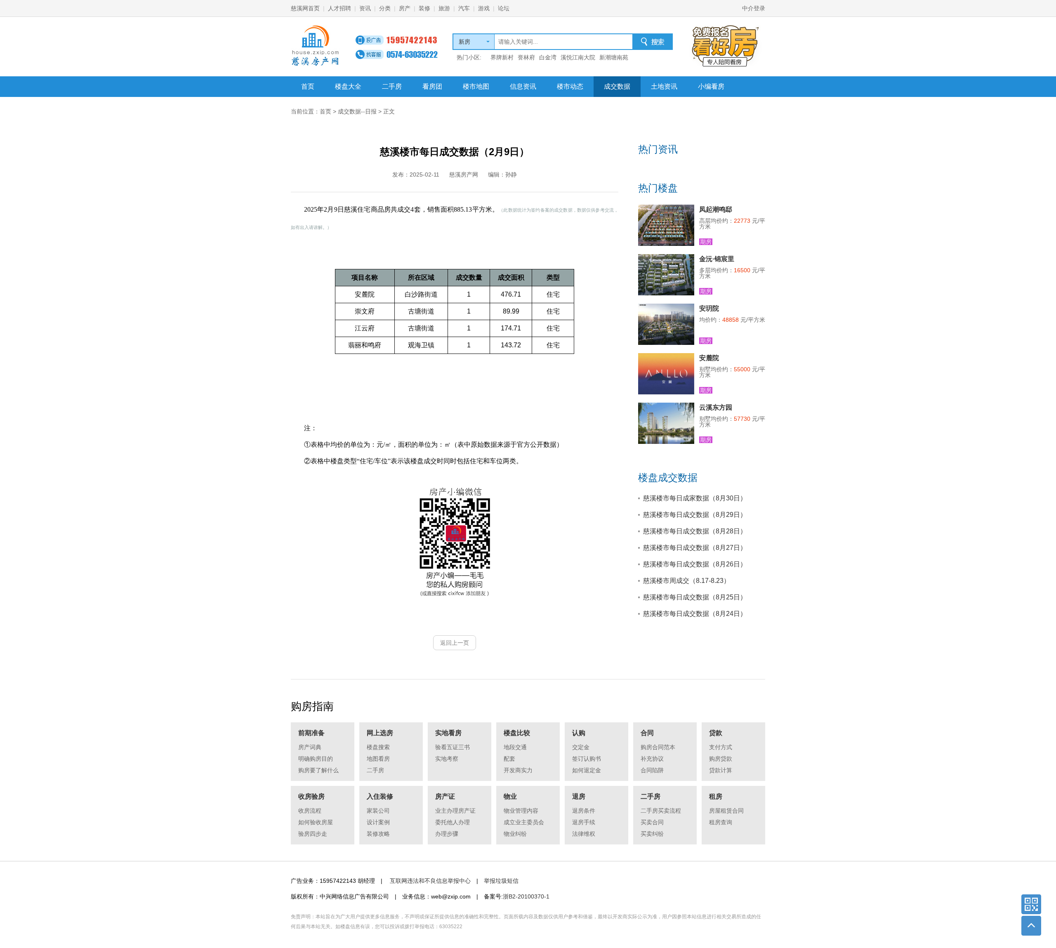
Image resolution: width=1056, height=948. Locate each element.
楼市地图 (476, 86)
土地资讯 (664, 86)
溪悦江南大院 (578, 57)
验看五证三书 (452, 747)
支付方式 (720, 747)
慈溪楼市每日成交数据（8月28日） (695, 531)
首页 (307, 86)
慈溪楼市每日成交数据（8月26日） (695, 564)
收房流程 (309, 810)
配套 (509, 758)
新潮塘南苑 (613, 57)
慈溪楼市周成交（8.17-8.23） (686, 580)
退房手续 (583, 822)
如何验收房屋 (315, 822)
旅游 (444, 8)
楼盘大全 (348, 86)
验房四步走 (312, 833)
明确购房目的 (315, 758)
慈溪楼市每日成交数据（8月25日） (695, 597)
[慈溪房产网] (315, 45)
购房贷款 (720, 758)
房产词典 (309, 747)
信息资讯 (523, 86)
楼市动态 (570, 86)
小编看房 (711, 86)
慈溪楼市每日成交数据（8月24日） (695, 613)
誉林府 (526, 57)
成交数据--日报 (357, 111)
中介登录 (753, 8)
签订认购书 (586, 758)
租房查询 (720, 822)
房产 (404, 8)
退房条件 (583, 810)
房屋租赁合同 (726, 810)
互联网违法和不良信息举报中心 (430, 880)
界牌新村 (502, 57)
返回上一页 (454, 642)
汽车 (464, 8)
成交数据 (617, 86)
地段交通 (515, 747)
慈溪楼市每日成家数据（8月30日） (695, 498)
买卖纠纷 (652, 833)
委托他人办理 (452, 822)
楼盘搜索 (378, 747)
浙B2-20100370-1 (526, 896)
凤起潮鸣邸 (715, 209)
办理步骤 (446, 833)
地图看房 (378, 758)
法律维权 (583, 833)
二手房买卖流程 (661, 810)
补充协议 (652, 758)
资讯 (365, 8)
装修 (424, 8)
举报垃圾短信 (501, 880)
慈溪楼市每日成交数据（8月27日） (695, 547)
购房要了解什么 (318, 770)
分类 (385, 8)
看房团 (432, 86)
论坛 (503, 8)
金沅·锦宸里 (716, 258)
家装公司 (378, 810)
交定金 (580, 747)
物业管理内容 (521, 810)
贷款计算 (720, 770)
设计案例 (378, 822)
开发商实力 (518, 770)
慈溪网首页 (305, 8)
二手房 (392, 86)
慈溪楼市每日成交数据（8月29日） (695, 514)
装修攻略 (378, 833)
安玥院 (709, 308)
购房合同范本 (658, 747)
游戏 (484, 8)
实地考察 (446, 758)
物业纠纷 (515, 833)
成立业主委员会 (524, 822)
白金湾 (547, 57)
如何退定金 (586, 770)
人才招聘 (339, 8)
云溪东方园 (715, 407)
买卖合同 (652, 822)
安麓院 (709, 357)
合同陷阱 (652, 770)
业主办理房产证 (455, 810)
